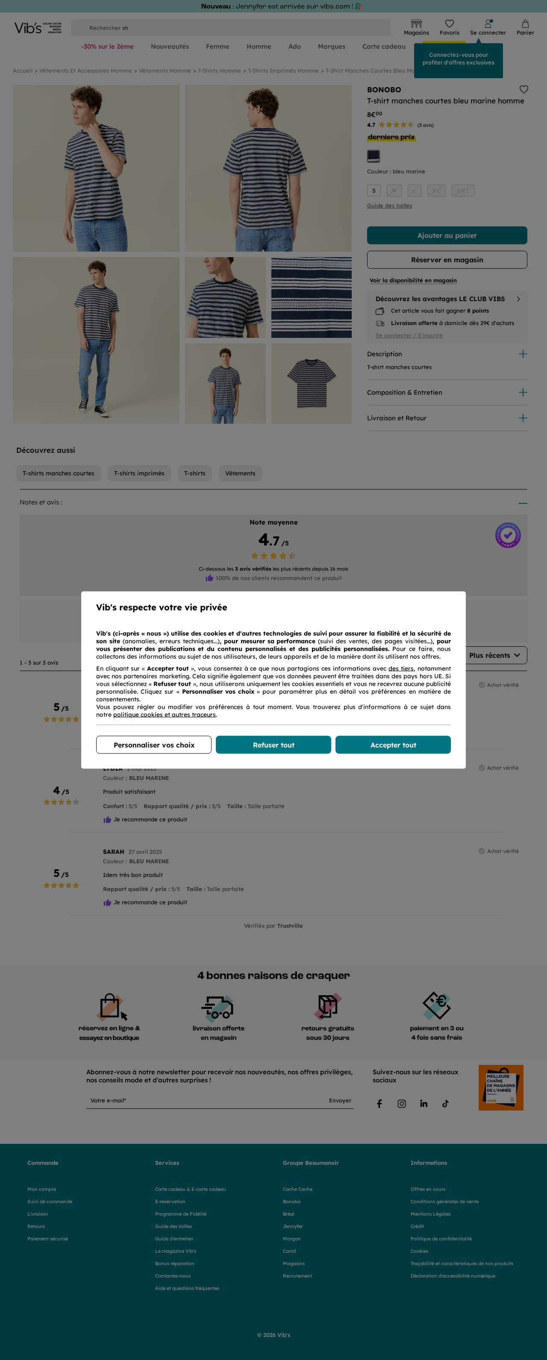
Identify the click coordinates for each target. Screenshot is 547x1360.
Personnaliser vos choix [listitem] (154, 745)
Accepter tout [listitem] (393, 745)
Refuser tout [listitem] (273, 745)
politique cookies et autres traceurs (164, 714)
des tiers (401, 668)
